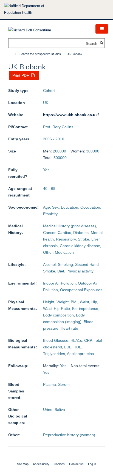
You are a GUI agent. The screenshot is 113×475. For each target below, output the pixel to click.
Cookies (59, 464)
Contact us (76, 464)
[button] (101, 29)
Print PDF (21, 75)
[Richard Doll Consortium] (29, 28)
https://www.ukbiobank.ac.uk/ (71, 115)
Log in (92, 464)
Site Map (23, 464)
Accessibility (41, 464)
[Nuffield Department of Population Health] (31, 9)
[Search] (101, 43)
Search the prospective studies (40, 54)
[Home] (13, 54)
